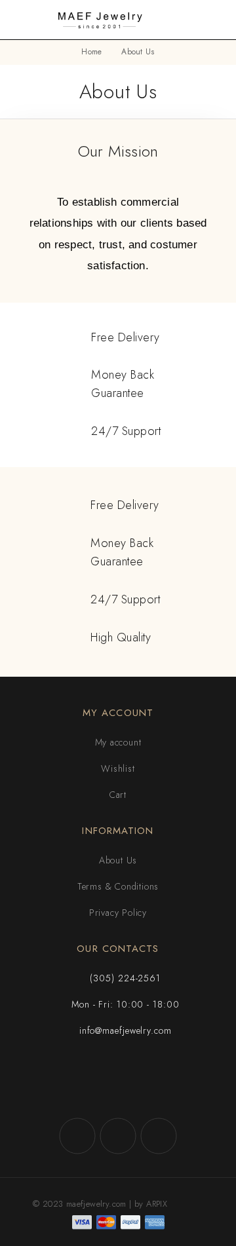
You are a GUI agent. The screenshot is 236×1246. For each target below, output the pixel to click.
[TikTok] (158, 1136)
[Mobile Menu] (26, 19)
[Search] (196, 20)
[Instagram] (118, 1136)
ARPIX (156, 1204)
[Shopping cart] (217, 19)
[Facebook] (77, 1136)
